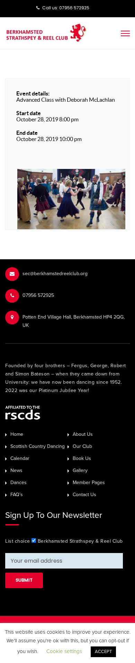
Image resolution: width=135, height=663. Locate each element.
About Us (83, 434)
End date (27, 133)
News (16, 470)
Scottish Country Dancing (37, 446)
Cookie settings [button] (64, 651)
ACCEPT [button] (103, 651)
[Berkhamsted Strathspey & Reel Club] (46, 32)
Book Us (82, 458)
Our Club (82, 446)
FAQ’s (16, 495)
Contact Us (84, 495)
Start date (28, 113)
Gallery (80, 470)
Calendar (19, 458)
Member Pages (89, 482)
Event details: (33, 93)
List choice (17, 541)
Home (16, 434)
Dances (18, 482)
